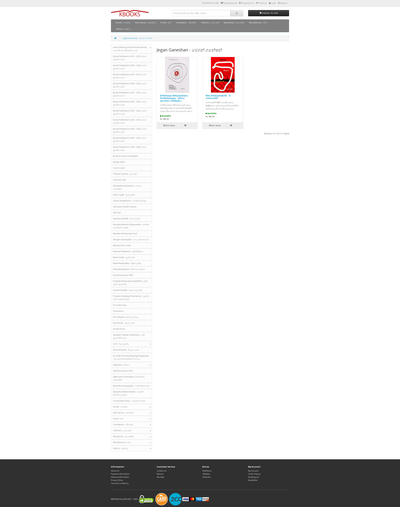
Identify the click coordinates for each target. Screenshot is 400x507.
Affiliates (206, 474)
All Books (206, 477)
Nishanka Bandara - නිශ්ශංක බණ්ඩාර (129, 269)
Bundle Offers (119, 162)
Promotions (118, 311)
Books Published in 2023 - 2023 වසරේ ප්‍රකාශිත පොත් (129, 112)
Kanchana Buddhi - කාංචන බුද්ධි (126, 218)
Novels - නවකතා (123, 22)
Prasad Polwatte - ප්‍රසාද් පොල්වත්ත (127, 290)
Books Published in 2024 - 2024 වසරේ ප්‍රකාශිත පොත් (129, 130)
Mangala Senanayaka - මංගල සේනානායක (131, 239)
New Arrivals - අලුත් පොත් (124, 257)
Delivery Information (120, 477)
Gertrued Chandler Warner (125, 206)
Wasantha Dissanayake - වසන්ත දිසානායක (131, 385)
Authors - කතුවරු (123, 29)
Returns (160, 474)
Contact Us (161, 470)
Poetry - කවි (166, 22)
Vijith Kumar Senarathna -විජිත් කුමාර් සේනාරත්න (128, 378)
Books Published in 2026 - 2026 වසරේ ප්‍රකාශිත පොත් (129, 148)
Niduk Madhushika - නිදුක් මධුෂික (127, 263)
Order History (254, 474)
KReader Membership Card (125, 233)
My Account (253, 470)
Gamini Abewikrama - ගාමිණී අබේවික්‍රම (130, 200)
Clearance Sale (119, 179)
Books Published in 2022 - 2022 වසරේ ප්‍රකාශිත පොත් (129, 103)
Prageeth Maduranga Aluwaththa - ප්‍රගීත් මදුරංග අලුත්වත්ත (130, 283)
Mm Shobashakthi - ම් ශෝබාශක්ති (218, 97)
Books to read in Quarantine (125, 156)
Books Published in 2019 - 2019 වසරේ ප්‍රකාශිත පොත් (129, 76)
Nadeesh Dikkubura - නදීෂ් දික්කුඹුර (128, 251)
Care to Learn (119, 168)
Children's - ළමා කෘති (210, 22)
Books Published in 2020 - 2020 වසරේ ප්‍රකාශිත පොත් (129, 85)
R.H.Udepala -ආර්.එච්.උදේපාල (125, 317)
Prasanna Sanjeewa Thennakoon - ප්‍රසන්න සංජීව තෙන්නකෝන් (131, 298)
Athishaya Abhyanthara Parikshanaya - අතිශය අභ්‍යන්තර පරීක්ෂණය (174, 98)
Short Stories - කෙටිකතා (145, 22)
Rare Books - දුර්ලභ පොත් (123, 323)
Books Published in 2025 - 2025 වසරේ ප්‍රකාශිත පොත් (129, 139)
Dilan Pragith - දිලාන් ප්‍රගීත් (124, 194)
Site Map (160, 477)
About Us (115, 470)
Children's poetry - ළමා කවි (125, 174)
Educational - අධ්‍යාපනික (234, 22)
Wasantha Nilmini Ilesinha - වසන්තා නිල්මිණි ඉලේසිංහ (128, 393)
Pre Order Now (119, 305)
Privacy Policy (117, 480)
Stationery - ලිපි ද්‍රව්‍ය (121, 365)
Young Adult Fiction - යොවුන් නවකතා (129, 400)
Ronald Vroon (119, 329)
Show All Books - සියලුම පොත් (126, 350)
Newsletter (253, 480)
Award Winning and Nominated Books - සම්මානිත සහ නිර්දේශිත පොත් (130, 49)
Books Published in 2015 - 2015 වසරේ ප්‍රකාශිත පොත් (129, 58)
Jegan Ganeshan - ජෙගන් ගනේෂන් (137, 38)
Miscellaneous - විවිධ (258, 22)
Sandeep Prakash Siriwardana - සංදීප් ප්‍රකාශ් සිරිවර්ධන (129, 336)
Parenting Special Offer (123, 275)
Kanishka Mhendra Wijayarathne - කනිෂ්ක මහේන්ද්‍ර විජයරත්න (131, 226)
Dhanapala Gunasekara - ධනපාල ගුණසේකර (127, 187)
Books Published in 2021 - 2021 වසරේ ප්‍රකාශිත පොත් (129, 94)
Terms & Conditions (120, 483)
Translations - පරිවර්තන (186, 22)
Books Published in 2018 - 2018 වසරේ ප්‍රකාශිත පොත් (129, 67)
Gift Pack (117, 212)
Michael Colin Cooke (122, 245)
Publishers (207, 470)
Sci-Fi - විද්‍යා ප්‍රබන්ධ (121, 344)
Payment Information (120, 474)
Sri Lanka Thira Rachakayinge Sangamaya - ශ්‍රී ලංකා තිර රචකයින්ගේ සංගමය (131, 357)
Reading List (253, 477)
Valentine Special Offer (123, 370)
